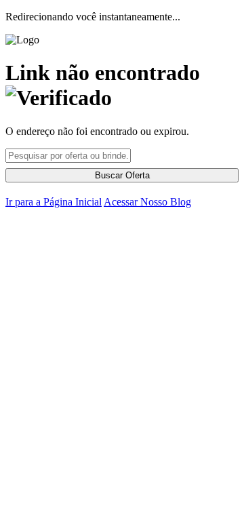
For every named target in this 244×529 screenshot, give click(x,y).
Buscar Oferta (122, 175)
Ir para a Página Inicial (53, 202)
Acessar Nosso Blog (147, 202)
